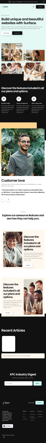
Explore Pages (6, 33)
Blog (24, 416)
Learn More (28, 265)
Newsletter (40, 414)
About (24, 414)
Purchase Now (17, 33)
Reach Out (40, 402)
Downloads (40, 416)
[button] (33, 7)
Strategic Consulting (32, 417)
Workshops (32, 414)
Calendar (32, 420)
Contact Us (40, 6)
